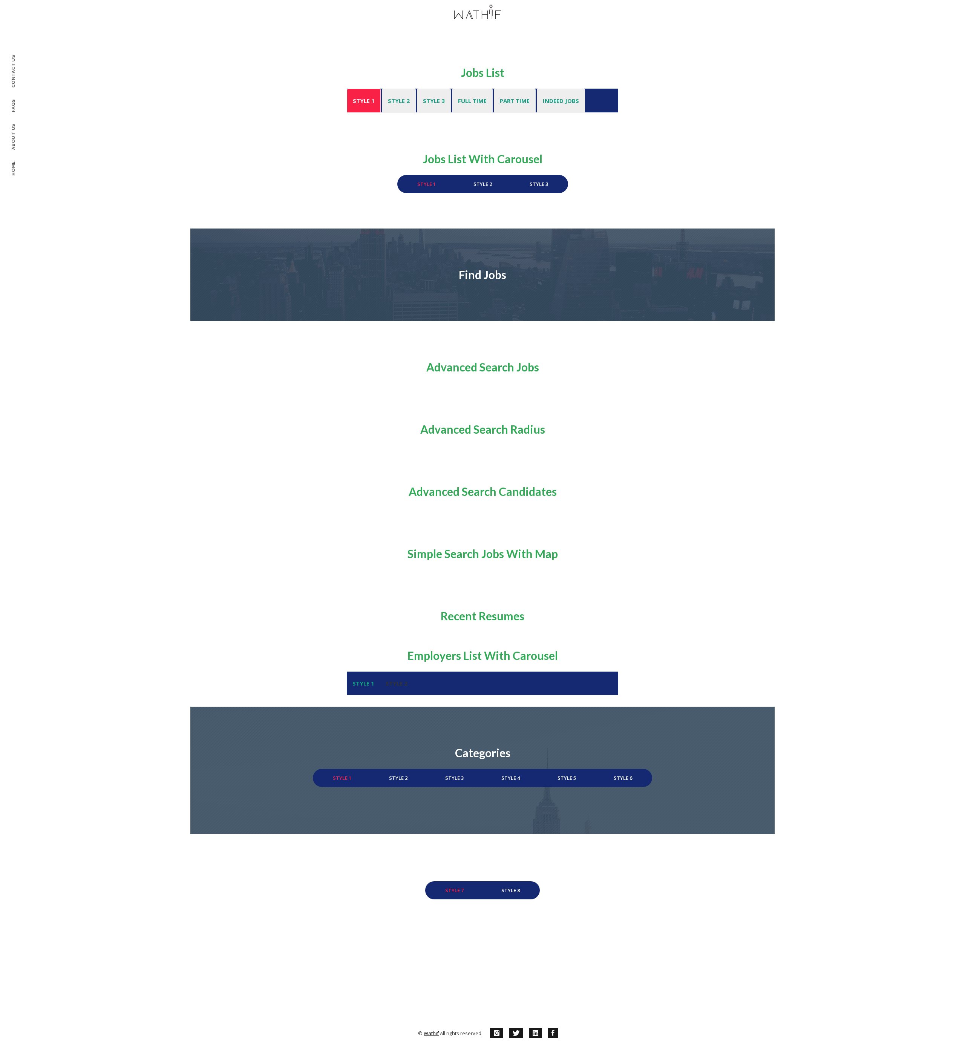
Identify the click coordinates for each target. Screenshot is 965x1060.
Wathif (431, 1033)
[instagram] (496, 1033)
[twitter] (516, 1033)
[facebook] (553, 1033)
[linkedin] (535, 1033)
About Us (13, 136)
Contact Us (13, 71)
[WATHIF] (477, 13)
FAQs (13, 105)
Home (13, 168)
